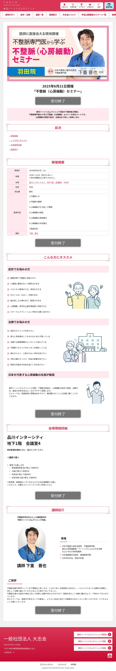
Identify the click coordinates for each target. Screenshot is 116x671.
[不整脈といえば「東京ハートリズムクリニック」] (18, 5)
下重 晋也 (33, 233)
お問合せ (90, 7)
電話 (98, 7)
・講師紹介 (13, 149)
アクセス (82, 7)
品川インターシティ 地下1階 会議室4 (45, 182)
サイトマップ (62, 664)
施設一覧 (40, 14)
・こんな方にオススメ (18, 140)
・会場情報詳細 (15, 145)
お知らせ (65, 7)
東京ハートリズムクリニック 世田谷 (92, 634)
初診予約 (109, 7)
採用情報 (73, 664)
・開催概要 (13, 136)
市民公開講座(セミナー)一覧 (94, 14)
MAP (66, 182)
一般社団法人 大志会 (25, 638)
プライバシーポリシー (46, 664)
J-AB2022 (8, 652)
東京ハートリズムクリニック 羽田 (92, 641)
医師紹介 (53, 14)
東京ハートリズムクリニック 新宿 (92, 648)
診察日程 (73, 7)
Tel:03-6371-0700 (12, 644)
